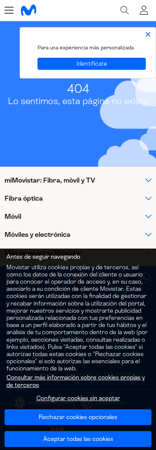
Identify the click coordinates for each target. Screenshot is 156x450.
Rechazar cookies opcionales (78, 417)
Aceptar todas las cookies (78, 438)
